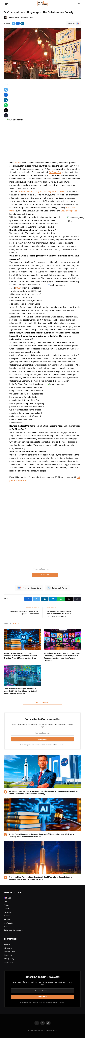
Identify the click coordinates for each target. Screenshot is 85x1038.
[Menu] (6, 3)
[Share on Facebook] (18, 23)
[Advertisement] (45, 99)
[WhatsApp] (6, 105)
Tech (6, 902)
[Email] (6, 110)
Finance (7, 905)
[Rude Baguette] (42, 3)
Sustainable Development (13, 930)
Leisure (6, 909)
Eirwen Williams (14, 17)
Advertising (8, 948)
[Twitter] (6, 90)
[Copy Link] (6, 115)
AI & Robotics (8, 923)
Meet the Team (9, 952)
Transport (7, 912)
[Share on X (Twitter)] (13, 23)
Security (7, 919)
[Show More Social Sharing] (26, 23)
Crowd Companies (69, 211)
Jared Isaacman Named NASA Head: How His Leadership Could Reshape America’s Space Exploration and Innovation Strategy (43, 792)
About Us (7, 944)
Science (7, 916)
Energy (6, 926)
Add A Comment (42, 702)
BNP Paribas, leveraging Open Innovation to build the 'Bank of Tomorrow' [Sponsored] (58, 613)
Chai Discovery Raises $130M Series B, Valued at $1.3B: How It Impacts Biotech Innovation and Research (20, 691)
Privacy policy (9, 959)
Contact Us (8, 955)
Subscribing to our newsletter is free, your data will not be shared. (42, 745)
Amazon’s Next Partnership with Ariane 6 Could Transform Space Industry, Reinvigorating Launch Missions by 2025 (40, 878)
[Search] (79, 3)
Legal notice (8, 962)
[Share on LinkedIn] (22, 23)
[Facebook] (6, 95)
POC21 (18, 288)
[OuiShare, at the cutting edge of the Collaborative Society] (42, 53)
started (18, 163)
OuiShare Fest (55, 172)
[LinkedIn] (6, 100)
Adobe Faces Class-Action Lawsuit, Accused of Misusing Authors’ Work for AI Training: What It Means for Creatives (21, 655)
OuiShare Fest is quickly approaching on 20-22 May (41, 191)
